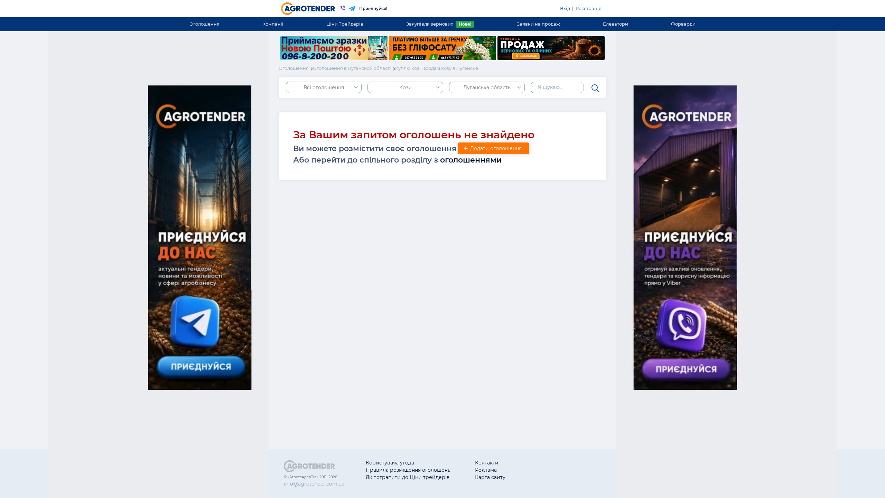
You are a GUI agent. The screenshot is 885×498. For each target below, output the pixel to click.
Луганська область (487, 87)
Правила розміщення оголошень (408, 470)
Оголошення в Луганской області (352, 68)
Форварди (683, 24)
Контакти (487, 463)
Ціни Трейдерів (344, 24)
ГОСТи (538, 470)
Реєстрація (589, 8)
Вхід (565, 8)
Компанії (272, 24)
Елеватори (615, 24)
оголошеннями (471, 160)
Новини (540, 477)
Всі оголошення (324, 87)
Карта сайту (490, 477)
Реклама (486, 470)
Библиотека (545, 463)
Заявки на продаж (538, 24)
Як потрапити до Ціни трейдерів (408, 477)
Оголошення (204, 24)
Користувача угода (390, 463)
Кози (405, 87)
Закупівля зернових (438, 24)
